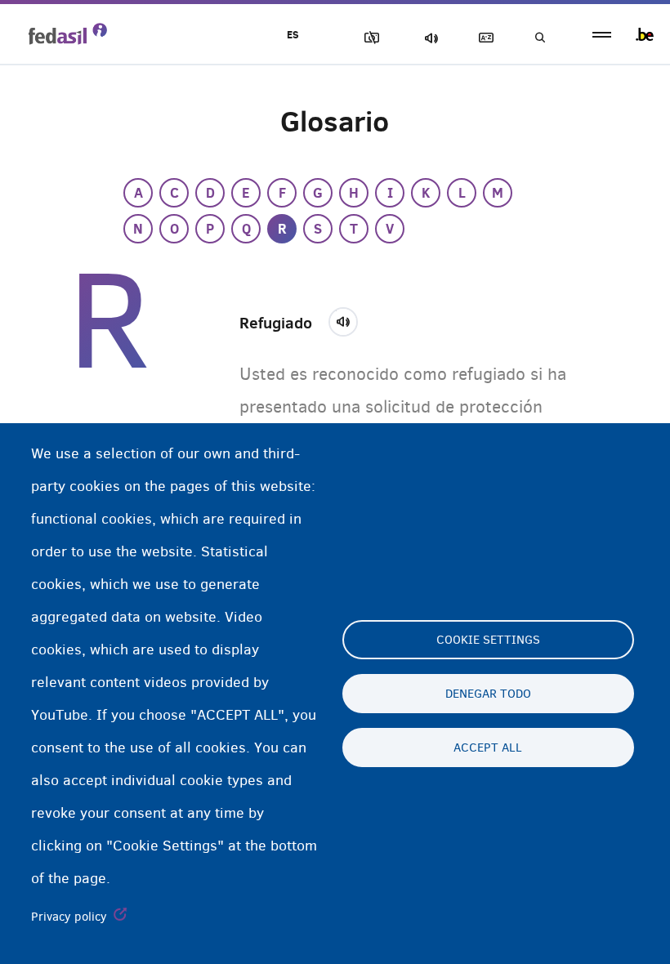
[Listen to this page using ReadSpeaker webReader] (348, 319)
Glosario (482, 38)
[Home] (68, 33)
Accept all (487, 747)
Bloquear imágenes (368, 38)
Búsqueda (539, 38)
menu (601, 34)
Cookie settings (488, 640)
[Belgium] (645, 34)
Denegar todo (488, 693)
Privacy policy (69, 916)
